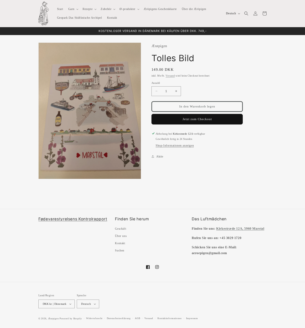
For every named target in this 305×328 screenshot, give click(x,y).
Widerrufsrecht (94, 318)
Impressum (192, 318)
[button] (73, 9)
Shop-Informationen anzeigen (175, 145)
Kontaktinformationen (169, 318)
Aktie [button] (159, 156)
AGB (137, 318)
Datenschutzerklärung (119, 318)
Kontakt (120, 243)
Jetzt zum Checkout (197, 119)
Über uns (121, 236)
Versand (170, 75)
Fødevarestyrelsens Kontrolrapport (72, 219)
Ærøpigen (53, 318)
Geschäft (120, 228)
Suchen (119, 250)
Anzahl (155, 82)
